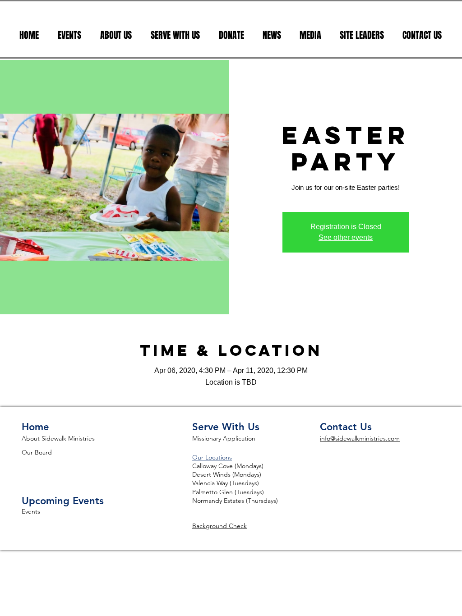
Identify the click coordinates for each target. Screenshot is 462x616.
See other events (346, 237)
